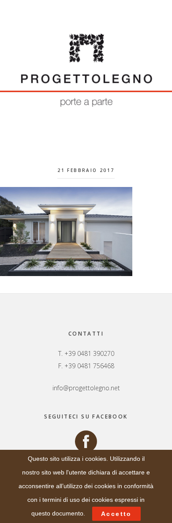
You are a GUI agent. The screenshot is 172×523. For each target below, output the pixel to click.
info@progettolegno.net (86, 388)
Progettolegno (86, 70)
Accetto (116, 513)
